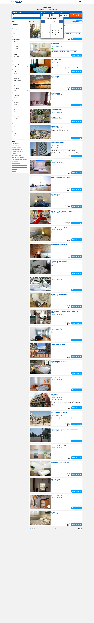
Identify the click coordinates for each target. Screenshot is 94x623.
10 (45, 30)
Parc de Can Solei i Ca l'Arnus (17, 151)
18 (49, 32)
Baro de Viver (14, 169)
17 (45, 32)
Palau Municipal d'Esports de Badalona (19, 159)
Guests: (61, 12)
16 (42, 32)
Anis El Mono (14, 153)
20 (55, 32)
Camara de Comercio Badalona (18, 157)
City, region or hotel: (16, 12)
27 (55, 34)
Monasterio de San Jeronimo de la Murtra (19, 167)
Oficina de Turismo (15, 145)
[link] (17, 2)
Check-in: (43, 12)
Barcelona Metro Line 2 (16, 155)
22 (61, 32)
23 (42, 34)
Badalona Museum (15, 143)
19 (52, 32)
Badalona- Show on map (57, 28)
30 (42, 36)
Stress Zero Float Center (16, 147)
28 (58, 34)
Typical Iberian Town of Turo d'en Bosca (19, 165)
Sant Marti (14, 171)
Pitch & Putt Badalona (16, 163)
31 (45, 36)
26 (52, 34)
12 (52, 30)
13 (55, 30)
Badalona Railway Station (17, 149)
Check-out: (52, 12)
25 (49, 34)
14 (58, 30)
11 (48, 30)
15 (61, 30)
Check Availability (76, 38)
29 (61, 34)
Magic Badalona (15, 161)
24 (45, 34)
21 (58, 32)
